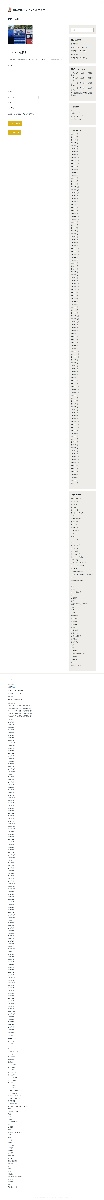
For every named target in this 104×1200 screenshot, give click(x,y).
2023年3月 (74, 240)
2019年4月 (74, 374)
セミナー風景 (75, 545)
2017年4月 (74, 445)
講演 (72, 645)
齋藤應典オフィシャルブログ (29, 10)
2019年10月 (75, 357)
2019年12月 (75, 351)
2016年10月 (75, 462)
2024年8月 (74, 198)
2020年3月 (74, 342)
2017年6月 (74, 439)
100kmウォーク (76, 498)
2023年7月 (74, 228)
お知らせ (74, 524)
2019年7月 (74, 366)
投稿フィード (75, 113)
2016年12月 (75, 457)
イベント (74, 516)
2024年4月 (74, 204)
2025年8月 (74, 169)
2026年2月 (74, 152)
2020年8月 (74, 327)
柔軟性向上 (74, 615)
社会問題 (74, 627)
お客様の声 (74, 522)
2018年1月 (74, 418)
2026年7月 (74, 137)
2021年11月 (75, 286)
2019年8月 (74, 363)
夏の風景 (74, 54)
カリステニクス (76, 530)
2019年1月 (74, 383)
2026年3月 (74, 149)
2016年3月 (74, 480)
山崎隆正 (27, 713)
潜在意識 (74, 621)
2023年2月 (74, 242)
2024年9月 (74, 196)
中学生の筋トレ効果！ (78, 73)
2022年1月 (74, 281)
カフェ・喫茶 (75, 527)
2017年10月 (75, 427)
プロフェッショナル (77, 566)
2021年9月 (74, 292)
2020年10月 (75, 322)
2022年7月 (74, 263)
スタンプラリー (76, 542)
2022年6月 (74, 266)
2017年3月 (74, 448)
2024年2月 (74, 210)
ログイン (74, 110)
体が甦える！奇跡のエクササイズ (82, 574)
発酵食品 (74, 624)
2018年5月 (74, 407)
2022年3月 (74, 275)
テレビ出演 (74, 551)
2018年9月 (74, 395)
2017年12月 (75, 421)
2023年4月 (74, 237)
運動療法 (74, 651)
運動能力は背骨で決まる (79, 653)
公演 (72, 577)
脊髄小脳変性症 (76, 636)
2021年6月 (74, 298)
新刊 (72, 601)
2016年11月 (75, 459)
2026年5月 (74, 143)
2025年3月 (74, 178)
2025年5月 (74, 172)
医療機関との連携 (77, 580)
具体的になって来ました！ (80, 58)
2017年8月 (74, 433)
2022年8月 (74, 260)
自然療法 (74, 639)
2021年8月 (74, 295)
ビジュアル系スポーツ (78, 563)
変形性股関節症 (76, 592)
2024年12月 (75, 187)
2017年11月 (75, 424)
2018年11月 (75, 389)
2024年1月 (74, 213)
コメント (11, 65)
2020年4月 (74, 339)
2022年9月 (74, 257)
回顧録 (73, 589)
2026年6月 (74, 140)
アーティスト (75, 501)
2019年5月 (74, 371)
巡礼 (72, 595)
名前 (10, 91)
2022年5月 (74, 269)
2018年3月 (74, 413)
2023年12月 (75, 216)
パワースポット (76, 560)
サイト (10, 103)
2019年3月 (74, 377)
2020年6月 (74, 333)
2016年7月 (74, 471)
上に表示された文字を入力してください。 (22, 114)
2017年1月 (74, 454)
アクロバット (75, 507)
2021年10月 (75, 289)
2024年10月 (75, 193)
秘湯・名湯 (74, 630)
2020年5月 (74, 336)
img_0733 (15, 133)
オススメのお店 (76, 519)
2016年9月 (74, 465)
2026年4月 (74, 146)
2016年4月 (74, 477)
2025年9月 (74, 166)
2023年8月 (74, 225)
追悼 (72, 648)
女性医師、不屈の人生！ (79, 51)
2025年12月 (75, 157)
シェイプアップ (76, 539)
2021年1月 (74, 313)
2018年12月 (75, 386)
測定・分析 (74, 618)
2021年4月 (74, 304)
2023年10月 (75, 219)
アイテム (74, 504)
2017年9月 (74, 430)
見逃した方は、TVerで (78, 47)
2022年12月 (75, 248)
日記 (72, 607)
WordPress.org (76, 119)
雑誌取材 (74, 659)
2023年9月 (74, 222)
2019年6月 (74, 369)
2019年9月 (74, 360)
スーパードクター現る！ (79, 83)
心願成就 (74, 44)
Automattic (66, 1197)
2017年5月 (74, 442)
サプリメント (75, 536)
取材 (72, 586)
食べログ (74, 662)
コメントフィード (77, 116)
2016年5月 (74, 474)
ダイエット (74, 548)
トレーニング (75, 554)
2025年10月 (75, 163)
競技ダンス (74, 633)
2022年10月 (75, 254)
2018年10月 (75, 392)
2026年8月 (74, 134)
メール (11, 97)
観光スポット (75, 642)
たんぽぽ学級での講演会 (79, 93)
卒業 (72, 583)
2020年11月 (75, 319)
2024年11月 (75, 190)
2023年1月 (74, 245)
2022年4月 (74, 272)
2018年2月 (74, 416)
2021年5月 (74, 301)
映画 (72, 610)
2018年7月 (74, 401)
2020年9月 (74, 325)
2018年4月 (74, 410)
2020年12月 (75, 316)
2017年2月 (74, 451)
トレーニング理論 (77, 557)
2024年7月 (74, 201)
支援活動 (74, 598)
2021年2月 (74, 310)
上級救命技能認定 (77, 571)
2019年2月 (74, 380)
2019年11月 (75, 354)
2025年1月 (74, 184)
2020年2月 (74, 345)
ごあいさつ (74, 533)
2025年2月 (74, 181)
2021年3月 (74, 307)
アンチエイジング (77, 513)
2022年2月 (74, 278)
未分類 (73, 612)
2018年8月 (74, 398)
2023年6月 (74, 231)
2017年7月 (74, 436)
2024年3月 (74, 207)
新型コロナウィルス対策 (79, 604)
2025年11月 (75, 160)
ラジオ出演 (74, 568)
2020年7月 (74, 330)
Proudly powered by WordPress (43, 1197)
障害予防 (74, 656)
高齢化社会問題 (76, 665)
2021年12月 (75, 283)
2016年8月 (74, 468)
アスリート (74, 510)
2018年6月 (74, 404)
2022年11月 (75, 251)
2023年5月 (74, 234)
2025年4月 (74, 175)
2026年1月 (74, 154)
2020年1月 (74, 348)
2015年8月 (74, 483)
